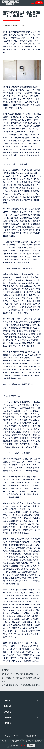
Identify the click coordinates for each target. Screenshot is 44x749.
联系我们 (39, 3)
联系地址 (7, 706)
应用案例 (7, 723)
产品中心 (7, 712)
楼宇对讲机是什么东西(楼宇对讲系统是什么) (20, 674)
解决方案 (7, 717)
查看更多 (22, 745)
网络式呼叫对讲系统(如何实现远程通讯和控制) (21, 685)
